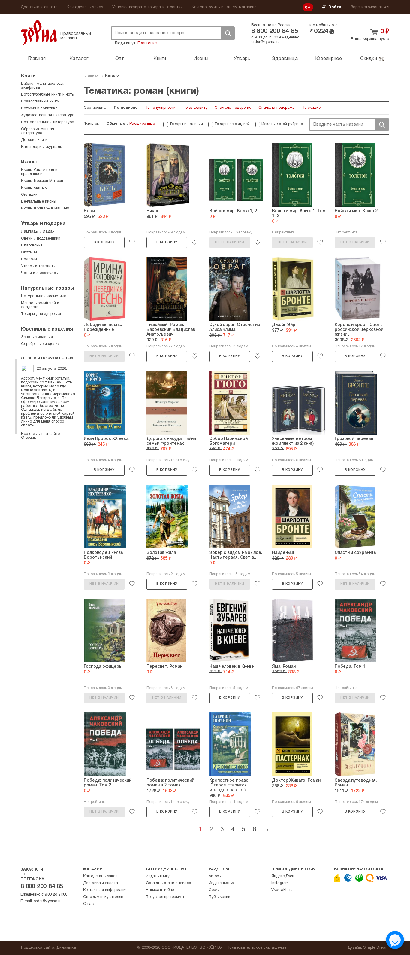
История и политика (39, 108)
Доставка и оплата (39, 7)
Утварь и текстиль (38, 266)
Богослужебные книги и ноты (47, 94)
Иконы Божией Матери (42, 181)
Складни (29, 195)
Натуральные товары (47, 288)
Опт (119, 59)
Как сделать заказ (85, 7)
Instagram (280, 883)
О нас (88, 904)
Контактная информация (105, 890)
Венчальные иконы (38, 201)
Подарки (29, 259)
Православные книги (40, 101)
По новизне (125, 108)
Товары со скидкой (232, 124)
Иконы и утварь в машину (45, 208)
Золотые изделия (37, 337)
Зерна (39, 32)
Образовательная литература (37, 131)
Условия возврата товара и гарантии (147, 7)
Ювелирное (328, 59)
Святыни (29, 252)
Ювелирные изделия (47, 329)
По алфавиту (195, 108)
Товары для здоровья (41, 314)
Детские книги (34, 140)
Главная (37, 59)
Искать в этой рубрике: (282, 124)
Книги (159, 59)
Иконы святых (34, 188)
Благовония (32, 245)
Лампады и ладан (38, 231)
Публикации (219, 897)
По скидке (311, 108)
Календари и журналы (42, 147)
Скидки (368, 59)
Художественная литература (47, 115)
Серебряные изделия (40, 344)
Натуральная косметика (43, 296)
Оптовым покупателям (103, 897)
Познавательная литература (47, 122)
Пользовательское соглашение (256, 948)
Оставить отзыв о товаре (168, 883)
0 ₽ (308, 8)
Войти (334, 7)
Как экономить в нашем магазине (224, 7)
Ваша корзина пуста (370, 39)
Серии (214, 890)
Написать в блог (160, 890)
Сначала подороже (276, 108)
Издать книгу (158, 876)
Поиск (227, 33)
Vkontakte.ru (282, 890)
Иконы (200, 59)
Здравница (285, 59)
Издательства (221, 883)
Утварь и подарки (43, 224)
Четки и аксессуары (40, 273)
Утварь (242, 59)
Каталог (79, 59)
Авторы (215, 876)
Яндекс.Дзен (282, 876)
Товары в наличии (186, 124)
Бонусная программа (165, 897)
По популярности (160, 108)
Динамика (66, 948)
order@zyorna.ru (265, 42)
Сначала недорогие (233, 108)
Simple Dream (376, 948)
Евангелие (147, 43)
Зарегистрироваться (370, 7)
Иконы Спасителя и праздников (39, 172)
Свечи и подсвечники (40, 238)
